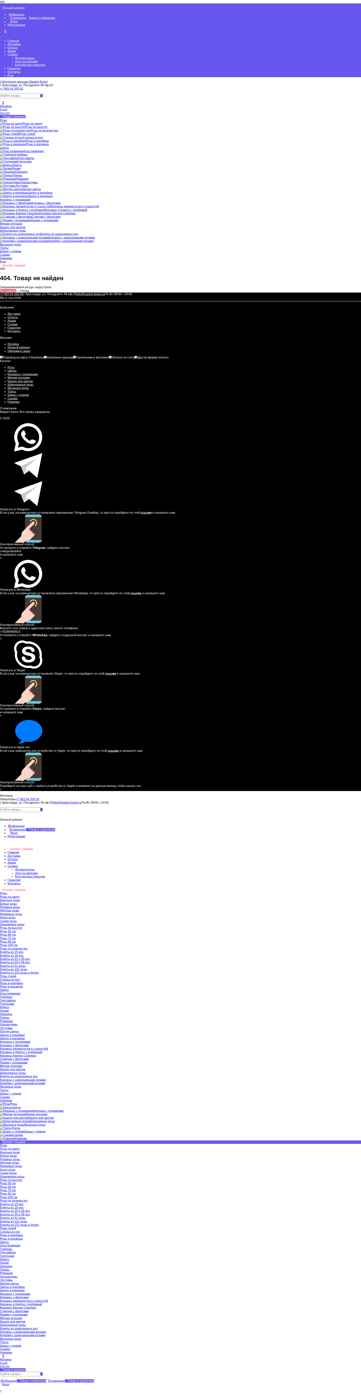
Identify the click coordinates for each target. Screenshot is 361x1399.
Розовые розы (10, 1159)
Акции (12, 51)
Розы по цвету (10, 1148)
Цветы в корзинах (12, 1290)
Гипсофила (8, 1252)
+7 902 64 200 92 (11, 88)
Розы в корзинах (11, 1238)
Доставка (14, 44)
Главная (13, 40)
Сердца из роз (10, 1231)
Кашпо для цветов (20, 381)
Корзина (13, 344)
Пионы (5, 1269)
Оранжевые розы (12, 1176)
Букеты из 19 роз (11, 1207)
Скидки (12, 398)
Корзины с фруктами (14, 1297)
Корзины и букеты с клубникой (21, 1304)
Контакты (14, 71)
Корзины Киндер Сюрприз (18, 1307)
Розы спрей (8, 1228)
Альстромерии (10, 1245)
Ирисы (4, 1259)
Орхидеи (6, 1266)
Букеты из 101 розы (13, 1221)
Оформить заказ (19, 351)
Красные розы (10, 1152)
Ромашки (6, 1273)
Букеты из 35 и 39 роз (15, 1214)
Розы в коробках (11, 1235)
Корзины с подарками (23, 374)
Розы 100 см (8, 1197)
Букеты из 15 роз (11, 1204)
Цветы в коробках (12, 1287)
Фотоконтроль (25, 58)
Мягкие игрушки (19, 377)
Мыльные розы (18, 388)
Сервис (13, 54)
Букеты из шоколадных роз (19, 1328)
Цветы (12, 370)
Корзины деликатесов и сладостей (24, 1300)
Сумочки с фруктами (14, 1311)
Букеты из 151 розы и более (19, 1224)
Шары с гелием (18, 395)
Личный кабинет (19, 347)
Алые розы (7, 1169)
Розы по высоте (11, 1180)
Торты (12, 391)
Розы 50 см (8, 1183)
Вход (13, 21)
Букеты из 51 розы (13, 1218)
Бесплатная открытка (30, 64)
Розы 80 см (8, 1193)
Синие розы (8, 1173)
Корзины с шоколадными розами (23, 1331)
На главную (8, 290)
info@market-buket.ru (90, 294)
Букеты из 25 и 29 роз (15, 1211)
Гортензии (7, 1256)
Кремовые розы (11, 1166)
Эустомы (6, 1280)
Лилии (4, 1262)
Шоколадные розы (20, 384)
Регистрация (16, 24)
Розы (11, 367)
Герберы (6, 1249)
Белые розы (8, 1155)
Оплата (13, 47)
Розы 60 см (8, 1187)
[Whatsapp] (1, 92)
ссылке (146, 512)
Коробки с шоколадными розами (22, 1335)
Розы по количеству (14, 1200)
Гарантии (14, 68)
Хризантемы (8, 1276)
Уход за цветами (26, 61)
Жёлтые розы (9, 1162)
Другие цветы (9, 1283)
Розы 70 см (8, 1190)
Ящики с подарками (14, 1314)
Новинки (14, 401)
